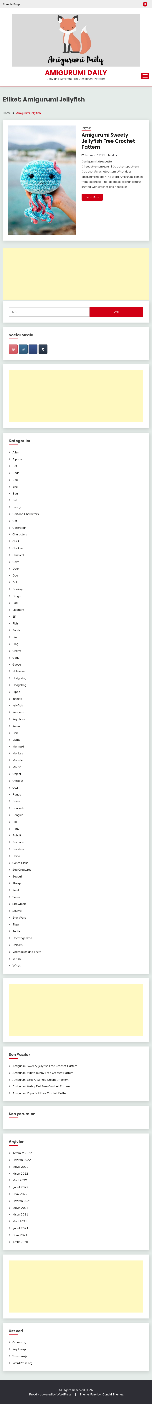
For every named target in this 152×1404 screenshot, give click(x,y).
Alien (15, 452)
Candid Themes (113, 1394)
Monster (18, 760)
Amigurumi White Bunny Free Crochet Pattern (42, 1073)
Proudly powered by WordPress (50, 1394)
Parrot (16, 801)
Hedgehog (19, 685)
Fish (15, 623)
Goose (16, 664)
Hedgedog (19, 678)
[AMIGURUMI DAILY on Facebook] (33, 349)
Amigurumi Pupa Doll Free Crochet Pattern (40, 1093)
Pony (15, 828)
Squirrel (17, 910)
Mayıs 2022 (20, 1166)
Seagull (17, 876)
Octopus (18, 780)
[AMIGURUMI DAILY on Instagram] (23, 349)
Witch (16, 965)
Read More (92, 197)
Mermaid (18, 746)
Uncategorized (22, 938)
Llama (16, 739)
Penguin (17, 815)
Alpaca (17, 459)
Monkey (17, 753)
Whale (16, 958)
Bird (15, 486)
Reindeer (18, 849)
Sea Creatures (21, 869)
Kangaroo (18, 712)
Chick (16, 541)
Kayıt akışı (19, 1349)
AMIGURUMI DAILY (76, 73)
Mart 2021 (19, 1221)
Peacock (18, 808)
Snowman (19, 904)
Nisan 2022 (20, 1173)
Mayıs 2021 (20, 1208)
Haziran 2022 (21, 1160)
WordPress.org (22, 1363)
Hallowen (18, 671)
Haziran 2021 (21, 1201)
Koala (16, 726)
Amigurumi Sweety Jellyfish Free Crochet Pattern (108, 141)
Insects (17, 699)
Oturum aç (19, 1342)
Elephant (18, 609)
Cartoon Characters (25, 514)
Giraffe (17, 651)
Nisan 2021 (20, 1214)
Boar (15, 493)
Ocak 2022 (19, 1194)
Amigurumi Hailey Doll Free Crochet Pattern (41, 1086)
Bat (14, 466)
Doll (14, 582)
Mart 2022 (19, 1180)
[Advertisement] (76, 274)
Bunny (16, 507)
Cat (14, 521)
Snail (15, 890)
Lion (15, 733)
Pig (14, 822)
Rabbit (16, 835)
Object (16, 774)
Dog (15, 575)
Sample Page (11, 4)
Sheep (16, 883)
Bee (15, 480)
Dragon (17, 596)
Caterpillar (19, 527)
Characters (19, 534)
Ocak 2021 (19, 1235)
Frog (15, 644)
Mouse (16, 767)
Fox (14, 637)
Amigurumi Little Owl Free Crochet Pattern (40, 1079)
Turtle (16, 931)
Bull (14, 500)
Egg (15, 603)
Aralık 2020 (20, 1242)
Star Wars (19, 917)
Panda (16, 794)
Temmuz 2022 (22, 1153)
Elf (14, 616)
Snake (16, 897)
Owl (15, 787)
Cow (15, 562)
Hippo (16, 692)
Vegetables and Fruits (26, 952)
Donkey (17, 589)
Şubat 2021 (20, 1228)
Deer (15, 568)
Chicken (17, 548)
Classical (18, 555)
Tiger (15, 924)
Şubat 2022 (20, 1187)
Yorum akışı (19, 1356)
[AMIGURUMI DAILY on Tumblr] (43, 349)
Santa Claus (20, 863)
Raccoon (18, 842)
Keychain (18, 719)
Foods (16, 630)
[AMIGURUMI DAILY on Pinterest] (13, 349)
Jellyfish (86, 128)
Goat (15, 657)
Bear (15, 473)
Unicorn (17, 945)
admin (114, 155)
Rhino (16, 856)
